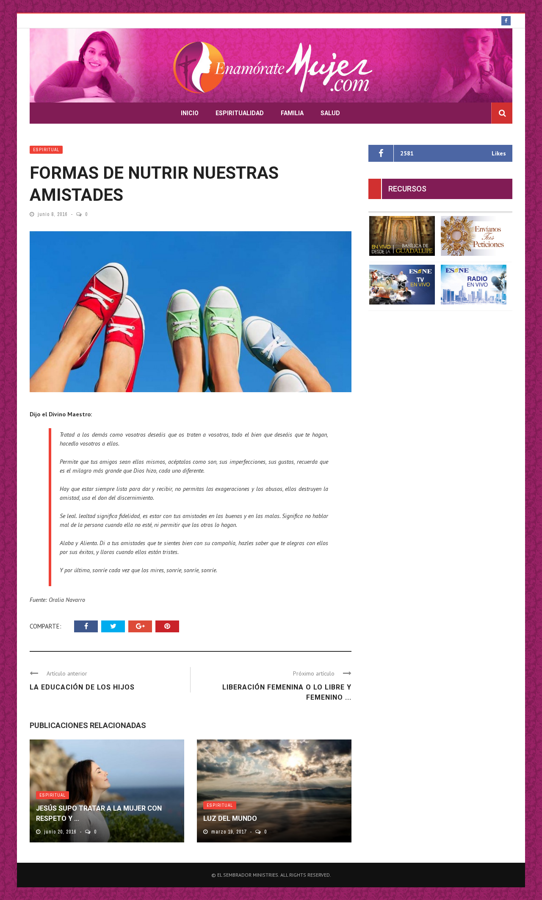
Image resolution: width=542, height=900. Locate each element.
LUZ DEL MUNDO (230, 818)
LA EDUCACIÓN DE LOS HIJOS (82, 687)
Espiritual (46, 149)
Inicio (190, 113)
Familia (292, 113)
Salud (330, 113)
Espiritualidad (240, 113)
